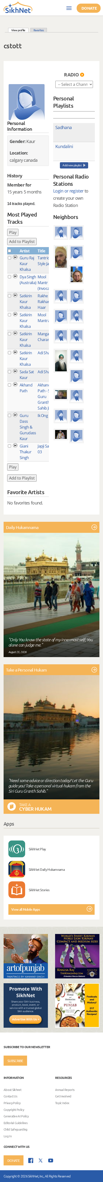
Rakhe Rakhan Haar (44, 301)
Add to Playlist (22, 241)
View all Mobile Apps (25, 909)
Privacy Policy (12, 1103)
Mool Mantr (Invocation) (47, 282)
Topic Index (62, 1103)
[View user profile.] (27, 102)
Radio (71, 74)
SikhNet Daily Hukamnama (47, 869)
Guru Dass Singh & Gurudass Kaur (28, 427)
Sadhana (63, 127)
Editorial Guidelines (16, 1123)
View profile (20, 30)
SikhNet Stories (39, 890)
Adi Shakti (46, 352)
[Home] (18, 7)
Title (41, 251)
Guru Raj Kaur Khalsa (27, 263)
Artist (24, 251)
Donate (89, 8)
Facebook (30, 1160)
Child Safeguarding (15, 1129)
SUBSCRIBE (15, 1060)
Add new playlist (72, 165)
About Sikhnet (12, 1090)
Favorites (39, 30)
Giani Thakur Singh (25, 451)
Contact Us (10, 1096)
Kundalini (64, 146)
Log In (7, 1136)
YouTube (50, 1160)
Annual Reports (64, 1090)
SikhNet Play (37, 849)
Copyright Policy (14, 1109)
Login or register (68, 191)
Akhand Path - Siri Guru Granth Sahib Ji (45, 396)
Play (13, 232)
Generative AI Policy (16, 1116)
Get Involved (63, 1096)
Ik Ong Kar (46, 415)
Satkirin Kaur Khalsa (26, 301)
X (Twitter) (40, 1160)
